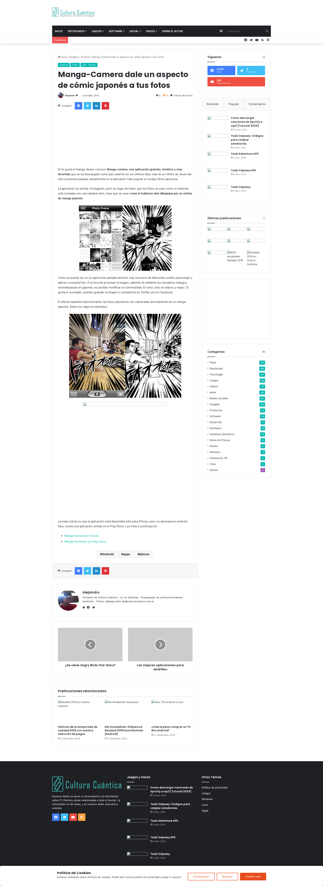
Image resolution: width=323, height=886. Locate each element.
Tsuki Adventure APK (245, 154)
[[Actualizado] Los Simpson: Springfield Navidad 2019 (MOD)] (236, 256)
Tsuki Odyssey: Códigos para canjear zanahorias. (247, 140)
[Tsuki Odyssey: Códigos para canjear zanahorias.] (217, 141)
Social (134, 31)
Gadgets (74, 56)
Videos (150, 31)
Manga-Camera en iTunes (81, 535)
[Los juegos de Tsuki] (216, 256)
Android (85, 56)
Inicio (59, 31)
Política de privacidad (214, 787)
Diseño (214, 446)
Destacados (76, 31)
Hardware (216, 428)
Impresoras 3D (218, 458)
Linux (205, 804)
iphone (144, 554)
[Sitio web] (84, 607)
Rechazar (227, 876)
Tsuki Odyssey (240, 187)
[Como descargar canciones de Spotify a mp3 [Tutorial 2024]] (217, 123)
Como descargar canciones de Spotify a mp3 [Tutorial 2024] (246, 122)
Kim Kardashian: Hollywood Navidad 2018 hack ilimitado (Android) (124, 730)
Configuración (201, 876)
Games (214, 469)
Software (115, 31)
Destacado (216, 368)
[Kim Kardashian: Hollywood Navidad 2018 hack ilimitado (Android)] (125, 711)
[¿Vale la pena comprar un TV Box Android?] (172, 711)
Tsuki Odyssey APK (243, 170)
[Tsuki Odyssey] (217, 192)
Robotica (215, 452)
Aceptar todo (253, 876)
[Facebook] (89, 607)
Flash (75, 64)
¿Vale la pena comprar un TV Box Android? (171, 728)
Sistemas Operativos (222, 434)
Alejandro (70, 95)
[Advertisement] (199, 12)
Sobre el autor (172, 31)
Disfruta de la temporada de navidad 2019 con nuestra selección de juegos (77, 730)
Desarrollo (216, 422)
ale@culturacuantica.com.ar (138, 601)
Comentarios (257, 104)
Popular (234, 104)
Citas (213, 463)
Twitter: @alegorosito (108, 601)
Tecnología (216, 374)
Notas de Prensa (220, 440)
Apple (205, 810)
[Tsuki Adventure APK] (217, 159)
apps (126, 554)
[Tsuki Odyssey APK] (217, 175)
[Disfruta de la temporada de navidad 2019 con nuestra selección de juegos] (78, 711)
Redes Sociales (219, 398)
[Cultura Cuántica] (73, 12)
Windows (207, 799)
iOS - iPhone (89, 64)
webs (213, 392)
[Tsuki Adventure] (256, 232)
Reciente (213, 104)
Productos (216, 410)
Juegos (96, 31)
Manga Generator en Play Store (85, 541)
